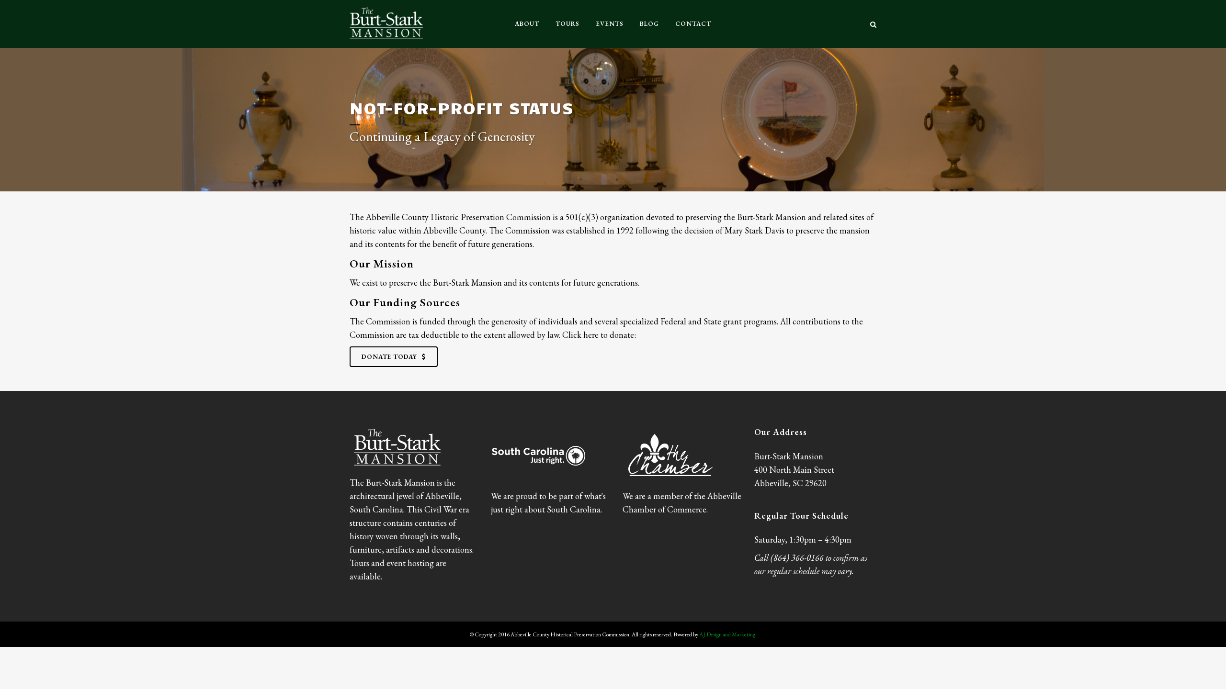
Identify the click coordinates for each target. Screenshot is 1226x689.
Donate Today (389, 357)
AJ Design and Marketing (727, 634)
